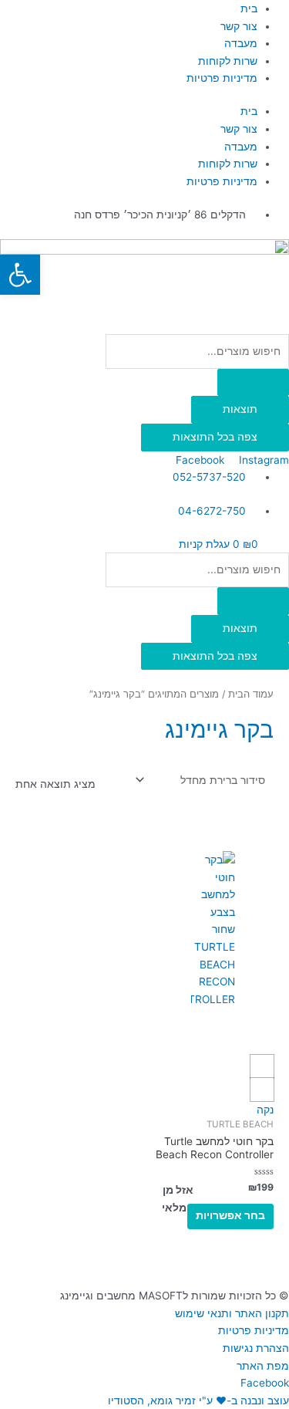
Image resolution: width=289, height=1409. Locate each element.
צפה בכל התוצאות (215, 437)
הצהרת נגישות (256, 1348)
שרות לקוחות (227, 61)
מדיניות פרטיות (222, 78)
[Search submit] (253, 383)
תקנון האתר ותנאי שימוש (232, 1313)
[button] (20, 275)
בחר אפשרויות (230, 1215)
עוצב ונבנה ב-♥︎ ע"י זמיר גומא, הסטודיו (198, 1400)
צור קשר (238, 26)
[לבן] (262, 1066)
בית (248, 8)
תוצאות (240, 409)
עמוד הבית (251, 694)
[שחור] (262, 1089)
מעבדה (240, 43)
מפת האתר (263, 1366)
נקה (265, 1109)
